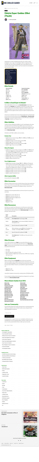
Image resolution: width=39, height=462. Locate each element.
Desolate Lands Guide (9, 285)
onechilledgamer (12, 19)
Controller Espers (23, 104)
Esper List (6, 298)
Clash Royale (4, 381)
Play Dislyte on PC (23, 288)
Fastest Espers (23, 291)
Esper (17, 242)
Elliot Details (8, 71)
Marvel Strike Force (5, 396)
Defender (12, 106)
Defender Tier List (8, 291)
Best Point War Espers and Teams (26, 299)
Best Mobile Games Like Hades (7, 359)
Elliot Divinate (8, 81)
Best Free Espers (8, 288)
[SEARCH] (36, 2)
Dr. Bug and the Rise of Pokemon (7, 361)
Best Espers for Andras (9, 301)
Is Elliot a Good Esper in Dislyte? (11, 72)
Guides (6, 10)
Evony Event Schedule (5, 346)
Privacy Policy (21, 443)
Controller (26, 89)
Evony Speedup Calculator (6, 348)
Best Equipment (23, 298)
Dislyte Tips (7, 282)
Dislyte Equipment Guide (14, 277)
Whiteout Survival (5, 403)
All (2, 405)
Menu (31, 2)
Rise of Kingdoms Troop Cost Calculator (8, 344)
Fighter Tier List (23, 289)
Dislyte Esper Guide (11, 129)
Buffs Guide (22, 296)
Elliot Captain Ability (9, 78)
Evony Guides (6, 443)
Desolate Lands (31, 116)
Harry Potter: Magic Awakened (7, 390)
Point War (7, 118)
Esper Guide (22, 287)
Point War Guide (8, 289)
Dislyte (8, 325)
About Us (11, 443)
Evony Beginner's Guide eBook (7, 332)
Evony (3, 387)
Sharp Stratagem (9, 76)
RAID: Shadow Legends (6, 368)
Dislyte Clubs (22, 282)
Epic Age (3, 385)
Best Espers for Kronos (24, 292)
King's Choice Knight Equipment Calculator (9, 341)
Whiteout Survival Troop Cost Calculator (8, 335)
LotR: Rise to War (5, 372)
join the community (9, 316)
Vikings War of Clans (5, 374)
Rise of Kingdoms (5, 399)
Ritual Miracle (24, 116)
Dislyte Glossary (23, 284)
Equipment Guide (23, 285)
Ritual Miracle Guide (24, 295)
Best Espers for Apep (9, 294)
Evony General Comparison (6, 339)
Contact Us (16, 443)
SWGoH (3, 401)
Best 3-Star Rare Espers (9, 299)
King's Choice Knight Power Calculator (8, 337)
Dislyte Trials (7, 284)
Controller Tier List (8, 296)
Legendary (26, 92)
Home (5, 8)
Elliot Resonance (8, 80)
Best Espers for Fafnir (9, 295)
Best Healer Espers (8, 292)
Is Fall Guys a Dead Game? (6, 357)
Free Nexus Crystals (24, 294)
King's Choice (4, 392)
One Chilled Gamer (17, 438)
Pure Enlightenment (9, 77)
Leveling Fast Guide (8, 287)
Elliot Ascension (8, 79)
